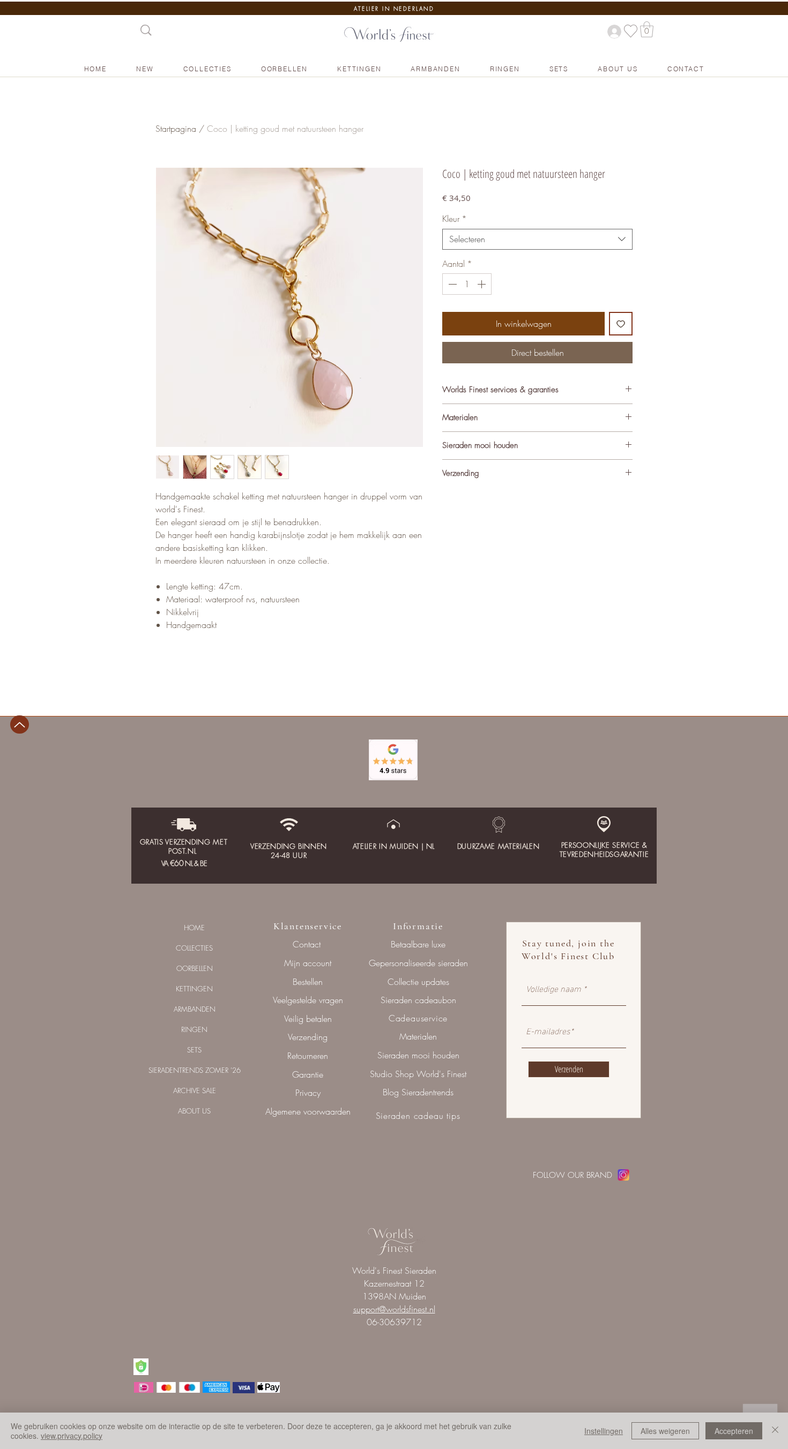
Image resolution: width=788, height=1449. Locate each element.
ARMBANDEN (194, 1009)
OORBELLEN (194, 968)
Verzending (308, 1037)
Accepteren (734, 1430)
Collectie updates (418, 982)
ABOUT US (194, 1111)
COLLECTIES (194, 948)
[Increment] (482, 284)
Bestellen (308, 982)
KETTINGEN (194, 989)
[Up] (19, 724)
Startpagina (175, 129)
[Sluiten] (775, 1430)
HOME (194, 927)
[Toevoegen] (621, 323)
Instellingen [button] (603, 1430)
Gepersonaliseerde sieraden (418, 963)
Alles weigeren (665, 1430)
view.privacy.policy (71, 1435)
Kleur (454, 219)
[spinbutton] (467, 284)
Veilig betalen (308, 1019)
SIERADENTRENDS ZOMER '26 (194, 1070)
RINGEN (194, 1029)
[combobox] (537, 239)
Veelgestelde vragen (308, 1000)
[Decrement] (451, 284)
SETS (194, 1050)
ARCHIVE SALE (194, 1090)
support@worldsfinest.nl (394, 1309)
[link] (646, 29)
